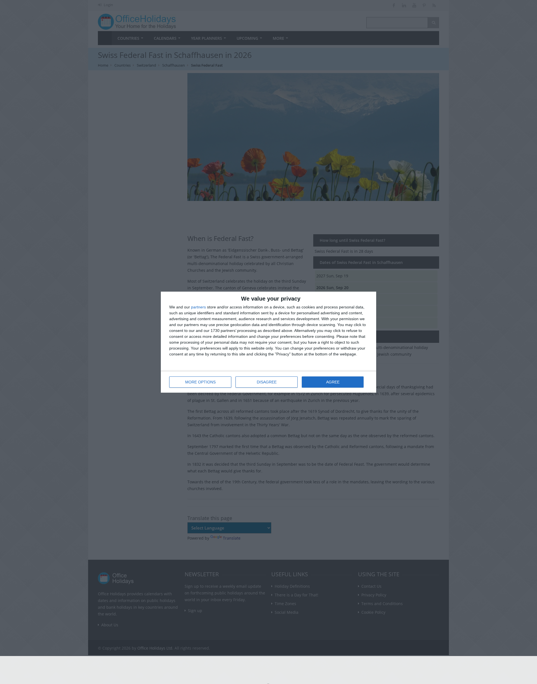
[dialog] (268, 342)
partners (198, 307)
